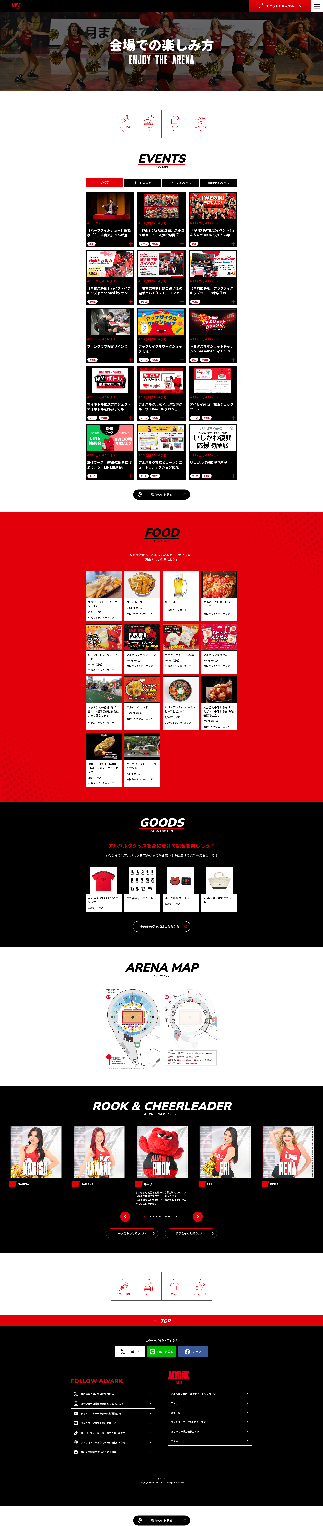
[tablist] (161, 182)
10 (172, 1216)
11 (177, 1216)
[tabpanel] (161, 336)
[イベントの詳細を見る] (131, 244)
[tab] (104, 182)
